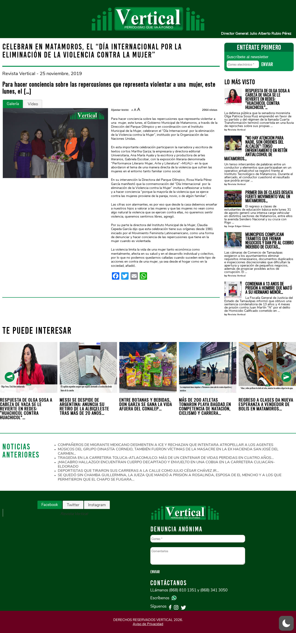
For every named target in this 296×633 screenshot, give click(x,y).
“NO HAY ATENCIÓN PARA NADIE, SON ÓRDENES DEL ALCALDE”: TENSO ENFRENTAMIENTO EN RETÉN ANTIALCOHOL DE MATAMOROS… (255, 148)
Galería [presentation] (13, 103)
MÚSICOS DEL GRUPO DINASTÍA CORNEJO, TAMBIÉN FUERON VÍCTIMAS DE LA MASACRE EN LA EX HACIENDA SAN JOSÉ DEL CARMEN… (168, 451)
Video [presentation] (33, 104)
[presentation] (10, 377)
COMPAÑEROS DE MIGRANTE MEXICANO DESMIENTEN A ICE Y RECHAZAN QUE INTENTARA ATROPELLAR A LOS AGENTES (165, 444)
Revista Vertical (237, 129)
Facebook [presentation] (49, 504)
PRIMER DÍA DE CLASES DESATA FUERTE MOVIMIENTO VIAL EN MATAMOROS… (269, 196)
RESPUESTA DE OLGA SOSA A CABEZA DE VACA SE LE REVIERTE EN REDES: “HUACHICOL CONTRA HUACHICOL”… (267, 98)
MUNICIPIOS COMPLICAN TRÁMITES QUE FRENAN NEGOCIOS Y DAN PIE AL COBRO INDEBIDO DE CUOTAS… (269, 240)
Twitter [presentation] (73, 505)
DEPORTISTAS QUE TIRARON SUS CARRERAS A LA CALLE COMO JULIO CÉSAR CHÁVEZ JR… (138, 470)
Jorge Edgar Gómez (239, 226)
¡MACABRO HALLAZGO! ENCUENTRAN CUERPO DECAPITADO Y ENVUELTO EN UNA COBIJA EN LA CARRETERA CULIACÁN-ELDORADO (166, 464)
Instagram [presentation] (97, 505)
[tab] (13, 104)
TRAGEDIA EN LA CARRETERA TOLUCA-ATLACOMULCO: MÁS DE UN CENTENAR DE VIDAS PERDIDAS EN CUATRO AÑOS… (166, 457)
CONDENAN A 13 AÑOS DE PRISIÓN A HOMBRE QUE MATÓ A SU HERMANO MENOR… (268, 288)
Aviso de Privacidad (148, 624)
